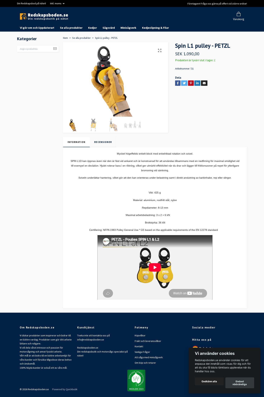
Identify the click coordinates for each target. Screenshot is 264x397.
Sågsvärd (109, 41)
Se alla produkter (71, 41)
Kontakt (139, 360)
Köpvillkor (140, 349)
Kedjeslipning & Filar (155, 41)
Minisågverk (128, 41)
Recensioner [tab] (103, 155)
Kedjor (92, 41)
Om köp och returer (145, 376)
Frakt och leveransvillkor (148, 354)
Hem (65, 51)
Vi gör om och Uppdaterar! (37, 41)
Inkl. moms (56, 3)
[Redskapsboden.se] (81, 23)
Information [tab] (76, 155)
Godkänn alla (209, 381)
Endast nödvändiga (240, 383)
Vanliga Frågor (142, 365)
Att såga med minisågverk (149, 370)
